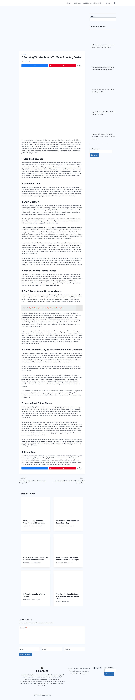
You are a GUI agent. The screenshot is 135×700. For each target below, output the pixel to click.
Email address (95, 149)
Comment (23, 628)
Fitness (23, 54)
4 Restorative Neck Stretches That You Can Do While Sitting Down (67, 596)
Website (67, 649)
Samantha (27, 526)
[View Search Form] (114, 3)
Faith (59, 601)
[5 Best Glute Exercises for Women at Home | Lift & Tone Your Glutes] (104, 38)
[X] (97, 668)
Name (22, 649)
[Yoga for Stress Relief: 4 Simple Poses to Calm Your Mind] (104, 103)
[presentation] (35, 507)
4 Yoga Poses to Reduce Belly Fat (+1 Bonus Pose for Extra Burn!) (69, 480)
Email (44, 649)
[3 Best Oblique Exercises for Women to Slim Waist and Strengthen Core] (104, 58)
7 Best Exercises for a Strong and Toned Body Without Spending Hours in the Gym (103, 136)
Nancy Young (26, 61)
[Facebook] (94, 668)
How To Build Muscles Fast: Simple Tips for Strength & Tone (32, 480)
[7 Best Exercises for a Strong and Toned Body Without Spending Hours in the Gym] (104, 125)
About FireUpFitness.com (82, 668)
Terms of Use (84, 674)
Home (70, 668)
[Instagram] (100, 668)
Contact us (85, 671)
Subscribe (94, 155)
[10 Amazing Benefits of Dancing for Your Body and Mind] (104, 80)
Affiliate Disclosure (75, 671)
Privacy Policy (74, 674)
